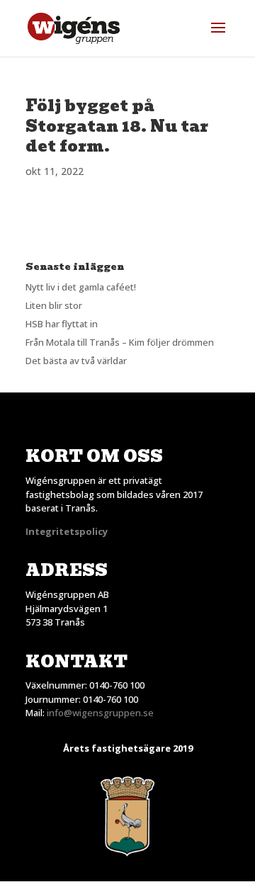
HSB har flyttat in (62, 323)
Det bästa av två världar (76, 360)
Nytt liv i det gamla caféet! (81, 287)
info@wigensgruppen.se (100, 712)
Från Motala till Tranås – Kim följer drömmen (120, 342)
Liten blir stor (54, 305)
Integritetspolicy (67, 531)
